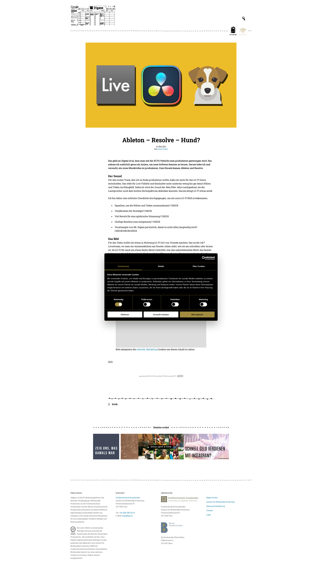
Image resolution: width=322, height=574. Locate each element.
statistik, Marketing (146, 349)
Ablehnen (125, 314)
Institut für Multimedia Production (220, 502)
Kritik (115, 404)
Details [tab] (161, 266)
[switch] (146, 304)
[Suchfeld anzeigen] (243, 18)
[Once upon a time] (161, 446)
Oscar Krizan (162, 149)
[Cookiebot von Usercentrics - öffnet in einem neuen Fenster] (204, 258)
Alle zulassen (197, 314)
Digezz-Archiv (212, 497)
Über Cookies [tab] (199, 266)
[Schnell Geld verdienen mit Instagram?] (206, 446)
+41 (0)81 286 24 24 (127, 513)
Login (208, 515)
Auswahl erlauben (161, 314)
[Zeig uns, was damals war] (115, 446)
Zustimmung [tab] (123, 266)
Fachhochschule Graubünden (128, 497)
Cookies (209, 510)
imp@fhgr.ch (127, 516)
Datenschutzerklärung (215, 506)
